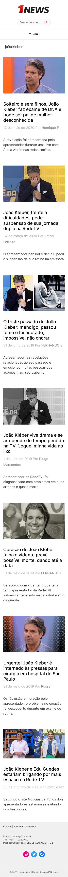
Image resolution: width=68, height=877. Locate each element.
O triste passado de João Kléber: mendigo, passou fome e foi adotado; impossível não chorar (29, 330)
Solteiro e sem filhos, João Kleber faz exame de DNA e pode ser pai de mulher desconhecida (32, 112)
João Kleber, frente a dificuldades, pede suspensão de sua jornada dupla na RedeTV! (30, 220)
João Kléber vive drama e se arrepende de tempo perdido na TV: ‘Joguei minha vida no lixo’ (33, 443)
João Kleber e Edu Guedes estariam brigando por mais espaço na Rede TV (32, 774)
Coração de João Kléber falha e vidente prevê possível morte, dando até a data (32, 557)
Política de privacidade (25, 826)
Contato (7, 826)
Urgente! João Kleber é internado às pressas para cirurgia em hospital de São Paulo (32, 671)
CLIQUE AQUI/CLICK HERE (40, 842)
